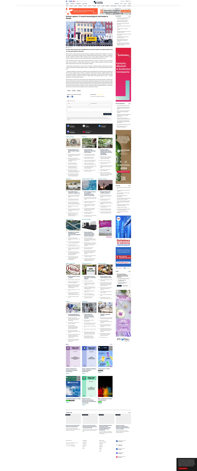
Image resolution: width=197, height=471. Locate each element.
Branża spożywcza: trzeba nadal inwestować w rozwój (124, 26)
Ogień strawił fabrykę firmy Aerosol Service (123, 105)
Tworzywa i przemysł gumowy (88, 178)
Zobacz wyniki (125, 285)
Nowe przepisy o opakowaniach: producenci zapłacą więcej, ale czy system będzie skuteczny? (123, 111)
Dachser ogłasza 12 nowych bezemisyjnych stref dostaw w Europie (81, 20)
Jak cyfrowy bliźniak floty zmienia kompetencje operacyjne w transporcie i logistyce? (124, 199)
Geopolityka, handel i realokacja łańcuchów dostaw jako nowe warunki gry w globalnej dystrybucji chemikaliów (123, 44)
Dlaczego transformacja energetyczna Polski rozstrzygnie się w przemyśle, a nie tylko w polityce (123, 108)
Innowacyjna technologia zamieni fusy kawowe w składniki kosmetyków (124, 32)
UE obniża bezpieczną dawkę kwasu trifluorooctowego (122, 196)
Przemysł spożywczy (102, 263)
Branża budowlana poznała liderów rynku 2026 (123, 124)
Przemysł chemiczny (70, 136)
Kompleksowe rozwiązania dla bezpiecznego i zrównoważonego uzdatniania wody (123, 18)
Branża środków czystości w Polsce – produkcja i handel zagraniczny (122, 126)
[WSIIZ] (128, 1)
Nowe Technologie (69, 219)
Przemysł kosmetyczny (70, 263)
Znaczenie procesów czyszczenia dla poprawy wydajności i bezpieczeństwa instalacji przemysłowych (123, 115)
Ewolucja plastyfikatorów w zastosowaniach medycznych (123, 191)
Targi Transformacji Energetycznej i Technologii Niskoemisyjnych (124, 34)
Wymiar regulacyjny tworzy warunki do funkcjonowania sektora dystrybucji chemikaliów (122, 40)
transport (74, 90)
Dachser (69, 90)
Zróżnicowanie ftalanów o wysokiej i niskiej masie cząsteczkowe (123, 193)
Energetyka (84, 136)
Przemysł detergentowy (87, 263)
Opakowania (100, 301)
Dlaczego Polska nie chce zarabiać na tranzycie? (122, 29)
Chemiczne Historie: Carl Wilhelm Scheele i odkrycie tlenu (123, 24)
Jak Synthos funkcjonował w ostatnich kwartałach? (122, 212)
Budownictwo (68, 178)
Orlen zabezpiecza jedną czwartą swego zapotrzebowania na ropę (123, 37)
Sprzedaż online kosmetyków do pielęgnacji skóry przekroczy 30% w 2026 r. (123, 205)
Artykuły (72, 20)
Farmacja (68, 301)
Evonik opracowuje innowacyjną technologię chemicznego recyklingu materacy (123, 209)
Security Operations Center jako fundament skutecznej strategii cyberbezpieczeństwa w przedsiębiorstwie (123, 121)
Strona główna (68, 20)
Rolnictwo (100, 136)
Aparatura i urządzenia (86, 219)
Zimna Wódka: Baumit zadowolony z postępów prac (123, 188)
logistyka (79, 90)
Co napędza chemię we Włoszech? (122, 207)
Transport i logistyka (102, 178)
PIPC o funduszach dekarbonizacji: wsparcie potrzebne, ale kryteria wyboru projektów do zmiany (123, 202)
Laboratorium (84, 301)
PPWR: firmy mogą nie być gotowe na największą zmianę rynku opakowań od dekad (123, 118)
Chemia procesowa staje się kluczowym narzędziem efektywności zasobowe (123, 21)
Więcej (111, 344)
